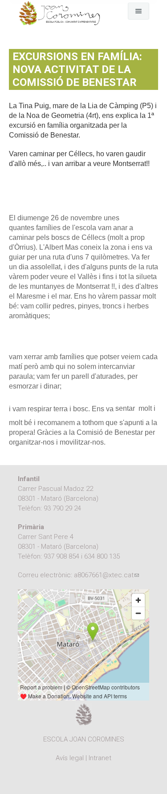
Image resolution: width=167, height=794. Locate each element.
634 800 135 (102, 556)
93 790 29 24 (62, 508)
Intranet (100, 758)
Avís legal (70, 758)
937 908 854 (61, 556)
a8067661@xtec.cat (106, 575)
